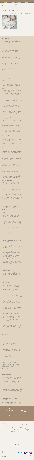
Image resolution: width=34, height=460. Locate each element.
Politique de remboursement (12, 441)
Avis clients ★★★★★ (11, 427)
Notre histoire (12, 424)
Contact (18, 429)
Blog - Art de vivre (12, 429)
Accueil (1, 7)
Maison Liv (31, 455)
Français (4, 456)
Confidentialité (12, 433)
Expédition (18, 433)
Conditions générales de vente (13, 435)
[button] (2, 5)
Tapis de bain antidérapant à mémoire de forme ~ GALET (9, 31)
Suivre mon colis (19, 431)
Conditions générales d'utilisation (13, 438)
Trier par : (12, 13)
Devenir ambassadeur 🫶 (20, 425)
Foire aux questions (20, 427)
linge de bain (8, 165)
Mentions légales (12, 431)
